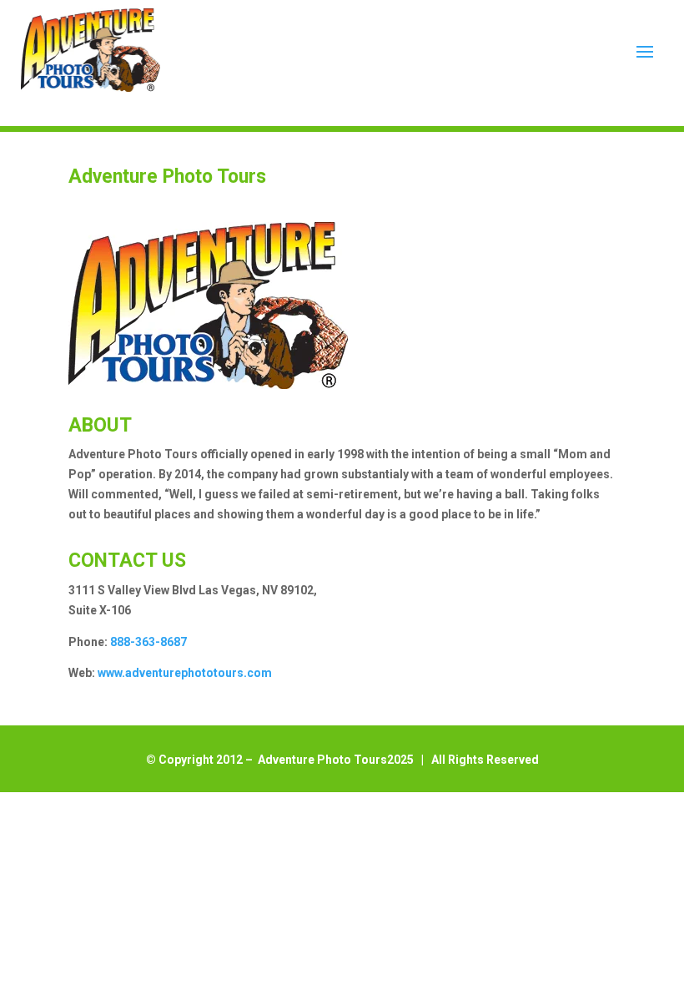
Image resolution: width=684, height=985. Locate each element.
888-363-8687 (148, 642)
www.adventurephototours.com (185, 672)
